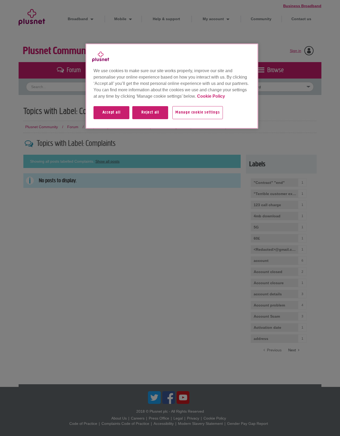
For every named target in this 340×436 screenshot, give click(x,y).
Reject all (150, 112)
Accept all (112, 112)
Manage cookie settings (197, 112)
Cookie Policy (211, 96)
